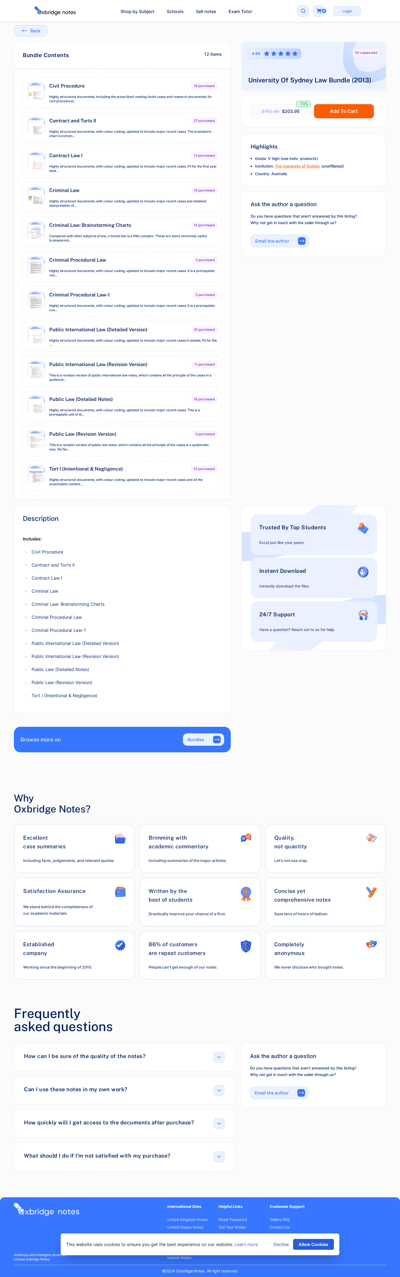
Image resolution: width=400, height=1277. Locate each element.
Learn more (246, 1244)
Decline (281, 1244)
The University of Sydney (297, 166)
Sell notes (206, 11)
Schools (175, 11)
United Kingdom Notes (187, 1219)
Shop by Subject (138, 11)
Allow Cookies (313, 1244)
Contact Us (280, 1227)
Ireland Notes (179, 1257)
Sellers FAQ (280, 1219)
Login (347, 11)
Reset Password (233, 1219)
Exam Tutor (240, 11)
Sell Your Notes (232, 1227)
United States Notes (185, 1227)
